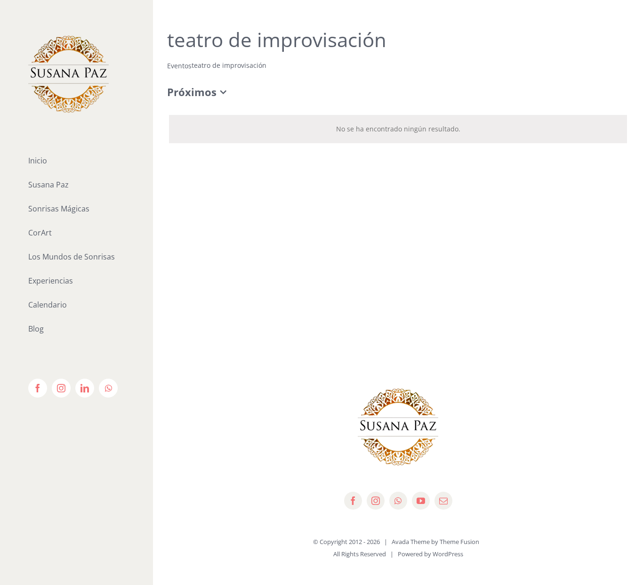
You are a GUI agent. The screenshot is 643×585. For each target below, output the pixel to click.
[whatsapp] (398, 501)
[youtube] (421, 501)
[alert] (398, 129)
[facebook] (353, 501)
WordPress (448, 554)
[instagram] (376, 501)
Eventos (179, 65)
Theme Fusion (459, 541)
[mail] (443, 501)
